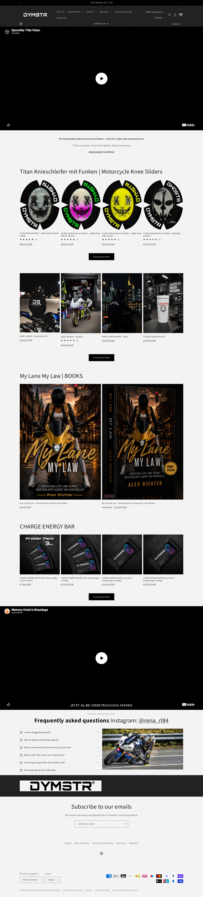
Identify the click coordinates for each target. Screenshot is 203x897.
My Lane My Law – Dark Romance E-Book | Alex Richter (44, 503)
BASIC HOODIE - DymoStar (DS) (33, 336)
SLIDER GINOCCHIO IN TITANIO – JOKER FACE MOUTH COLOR (80, 234)
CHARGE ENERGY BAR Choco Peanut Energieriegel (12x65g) (159, 579)
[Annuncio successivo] (182, 3)
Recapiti (88, 890)
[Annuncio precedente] (21, 3)
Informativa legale (102, 890)
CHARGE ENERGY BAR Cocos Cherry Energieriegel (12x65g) (117, 579)
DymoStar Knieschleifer (35, 890)
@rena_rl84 (154, 720)
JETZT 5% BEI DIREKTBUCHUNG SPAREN (101, 705)
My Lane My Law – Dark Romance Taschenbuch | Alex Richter (128, 503)
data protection (82, 843)
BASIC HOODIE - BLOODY (72, 337)
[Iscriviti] (125, 823)
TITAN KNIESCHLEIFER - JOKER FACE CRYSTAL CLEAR (39, 234)
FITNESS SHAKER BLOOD (154, 337)
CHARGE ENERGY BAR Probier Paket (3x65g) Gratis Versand (38, 579)
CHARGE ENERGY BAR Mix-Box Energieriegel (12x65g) (80, 579)
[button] (75, 12)
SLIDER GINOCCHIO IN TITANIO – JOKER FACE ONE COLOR (121, 234)
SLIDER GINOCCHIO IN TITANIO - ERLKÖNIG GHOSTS (162, 234)
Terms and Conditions (102, 843)
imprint (68, 843)
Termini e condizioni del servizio (125, 890)
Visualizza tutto (101, 256)
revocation (121, 843)
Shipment (134, 843)
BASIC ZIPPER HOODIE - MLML (115, 337)
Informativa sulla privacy (73, 890)
